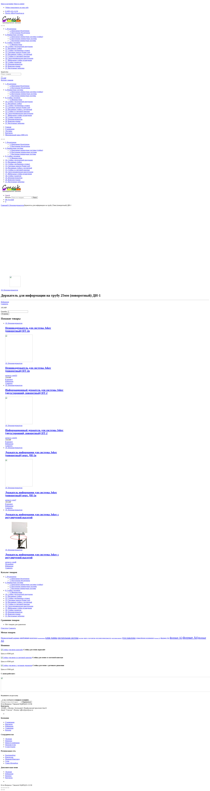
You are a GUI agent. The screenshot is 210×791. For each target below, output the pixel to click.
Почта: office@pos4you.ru (14, 13)
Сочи (7, 761)
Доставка (8, 131)
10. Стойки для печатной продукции (19, 46)
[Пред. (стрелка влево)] (2, 789)
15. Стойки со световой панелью (17, 56)
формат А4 (190, 637)
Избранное (5, 302)
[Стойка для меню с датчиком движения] (16, 665)
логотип (81, 638)
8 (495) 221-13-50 (11, 11)
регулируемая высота (103, 638)
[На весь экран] (6, 787)
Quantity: (4, 311)
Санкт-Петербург (11, 763)
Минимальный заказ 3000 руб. (16, 135)
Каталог (8, 730)
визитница (33, 638)
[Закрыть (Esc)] (2, 787)
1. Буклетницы (10, 29)
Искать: (8, 197)
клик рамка (51, 637)
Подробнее (9, 564)
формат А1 (157, 638)
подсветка (91, 638)
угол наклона (129, 637)
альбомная (24, 638)
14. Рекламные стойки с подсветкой (18, 54)
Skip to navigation (7, 4)
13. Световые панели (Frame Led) (17, 52)
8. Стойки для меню (12, 42)
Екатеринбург (10, 755)
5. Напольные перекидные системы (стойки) (26, 37)
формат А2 (165, 638)
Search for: (4, 72)
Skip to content (19, 4)
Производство (10, 745)
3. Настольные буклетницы (20, 33)
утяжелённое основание (145, 638)
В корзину (5, 314)
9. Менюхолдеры (16, 44)
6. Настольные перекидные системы (23, 39)
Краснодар (9, 757)
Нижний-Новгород (12, 759)
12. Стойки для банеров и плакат (17, 50)
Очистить (4, 628)
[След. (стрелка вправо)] (4, 789)
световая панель (117, 638)
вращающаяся (41, 638)
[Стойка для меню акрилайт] (12, 650)
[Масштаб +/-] (8, 787)
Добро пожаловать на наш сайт (17, 7)
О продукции (10, 747)
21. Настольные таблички (14, 68)
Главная (8, 127)
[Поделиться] (4, 787)
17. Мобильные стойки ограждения (18, 60)
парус (86, 638)
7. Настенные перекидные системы (23, 41)
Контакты (9, 133)
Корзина (8, 776)
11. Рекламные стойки (13, 48)
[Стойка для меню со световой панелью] (16, 657)
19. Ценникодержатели (13, 64)
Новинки (8, 741)
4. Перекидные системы (14, 35)
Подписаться (26, 702)
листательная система (68, 638)
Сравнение (9, 728)
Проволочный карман (10, 638)
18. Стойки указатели (13, 62)
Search (7, 195)
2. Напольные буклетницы (19, 31)
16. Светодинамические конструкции (19, 58)
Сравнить (4, 304)
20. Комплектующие (12, 66)
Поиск (35, 197)
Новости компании (12, 743)
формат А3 (176, 637)
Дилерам (8, 739)
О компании (9, 129)
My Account (9, 200)
